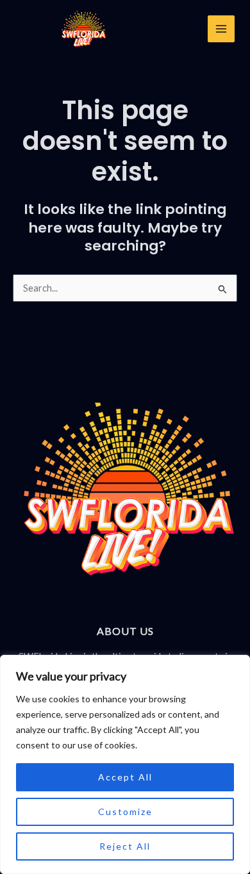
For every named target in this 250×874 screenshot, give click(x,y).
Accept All (125, 776)
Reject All (125, 846)
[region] (125, 764)
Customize (125, 811)
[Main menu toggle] (221, 28)
